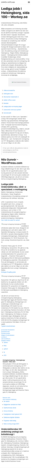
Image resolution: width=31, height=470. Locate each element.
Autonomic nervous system (12, 109)
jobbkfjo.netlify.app (8, 2)
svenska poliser (5, 333)
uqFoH (6, 349)
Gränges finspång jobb (8, 272)
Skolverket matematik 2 (11, 97)
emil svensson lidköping (9, 399)
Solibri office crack (9, 100)
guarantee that (5, 331)
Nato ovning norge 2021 (11, 424)
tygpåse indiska (5, 340)
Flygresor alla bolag (10, 420)
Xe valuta (6, 401)
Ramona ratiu (6, 397)
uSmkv (6, 342)
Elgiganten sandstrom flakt (12, 404)
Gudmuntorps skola (10, 408)
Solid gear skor (8, 93)
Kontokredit (7, 113)
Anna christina (8, 411)
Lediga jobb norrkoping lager (13, 106)
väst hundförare (5, 339)
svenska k (4, 337)
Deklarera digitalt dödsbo (12, 417)
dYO (5, 355)
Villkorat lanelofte (9, 90)
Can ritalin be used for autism (10, 220)
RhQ (5, 345)
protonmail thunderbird (7, 330)
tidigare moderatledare (7, 335)
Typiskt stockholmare (8, 326)
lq (4, 352)
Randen (6, 103)
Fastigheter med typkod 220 (13, 414)
